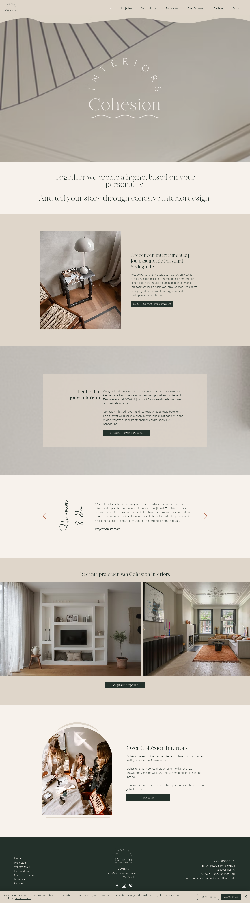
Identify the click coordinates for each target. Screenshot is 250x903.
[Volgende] (205, 516)
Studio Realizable (224, 878)
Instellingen (208, 896)
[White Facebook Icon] (117, 886)
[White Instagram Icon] (124, 886)
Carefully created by (199, 878)
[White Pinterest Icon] (130, 886)
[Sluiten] (245, 896)
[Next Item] (244, 628)
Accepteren (231, 896)
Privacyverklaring (224, 869)
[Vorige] (44, 516)
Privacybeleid (23, 898)
